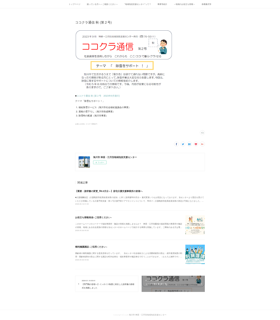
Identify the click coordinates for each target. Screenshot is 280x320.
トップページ (74, 4)
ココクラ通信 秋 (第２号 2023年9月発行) (98, 95)
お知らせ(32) (80, 124)
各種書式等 (206, 4)
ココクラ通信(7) (91, 124)
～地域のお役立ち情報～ (184, 4)
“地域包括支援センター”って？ (137, 4)
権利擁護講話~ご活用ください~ (91, 246)
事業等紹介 (162, 4)
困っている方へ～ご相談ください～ (102, 4)
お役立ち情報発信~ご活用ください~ (93, 217)
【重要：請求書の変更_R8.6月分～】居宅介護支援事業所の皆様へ (109, 191)
